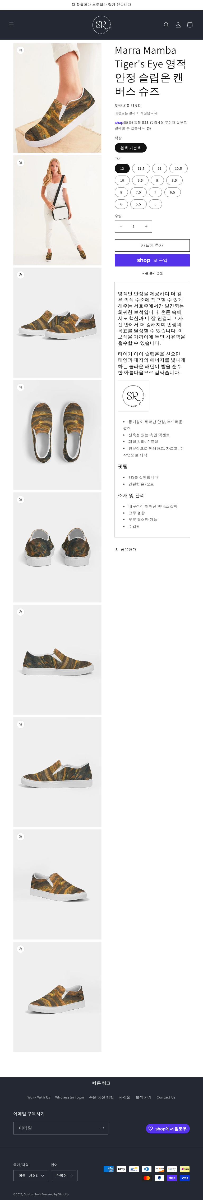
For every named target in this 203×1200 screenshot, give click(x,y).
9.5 (140, 180)
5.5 (138, 204)
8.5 (174, 180)
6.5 (172, 192)
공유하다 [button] (128, 549)
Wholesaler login (69, 1097)
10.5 (178, 168)
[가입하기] (102, 1128)
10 (122, 180)
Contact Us (166, 1097)
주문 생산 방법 (101, 1097)
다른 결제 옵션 (152, 273)
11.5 (141, 168)
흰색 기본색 (130, 147)
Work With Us (38, 1097)
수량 (118, 216)
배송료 (120, 113)
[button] (11, 25)
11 (160, 168)
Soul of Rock (32, 1194)
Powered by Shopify (55, 1194)
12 (122, 168)
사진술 (125, 1097)
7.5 (138, 192)
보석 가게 (144, 1097)
